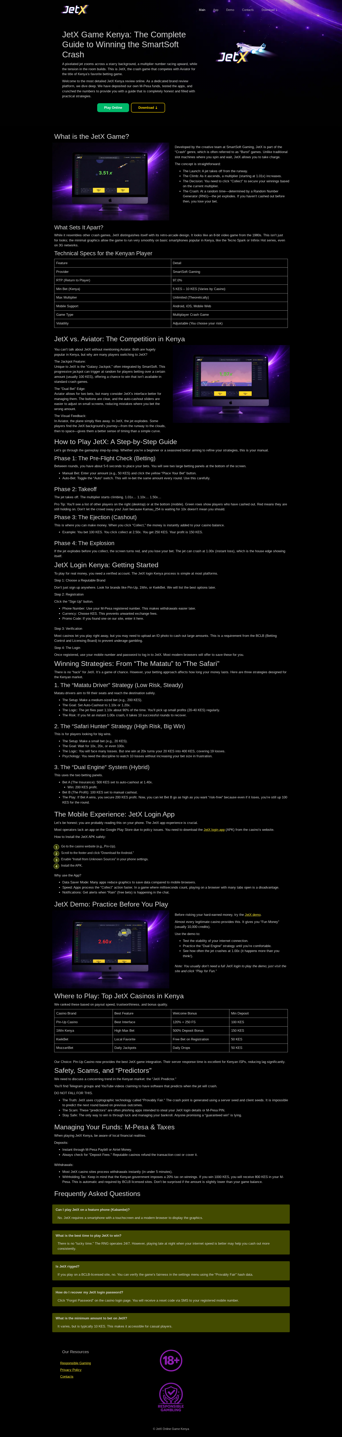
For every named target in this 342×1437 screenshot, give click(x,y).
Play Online (113, 108)
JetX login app (214, 830)
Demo (230, 9)
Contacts (248, 9)
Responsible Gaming (75, 1363)
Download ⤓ (270, 9)
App (215, 9)
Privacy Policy (71, 1370)
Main (202, 9)
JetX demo (253, 915)
